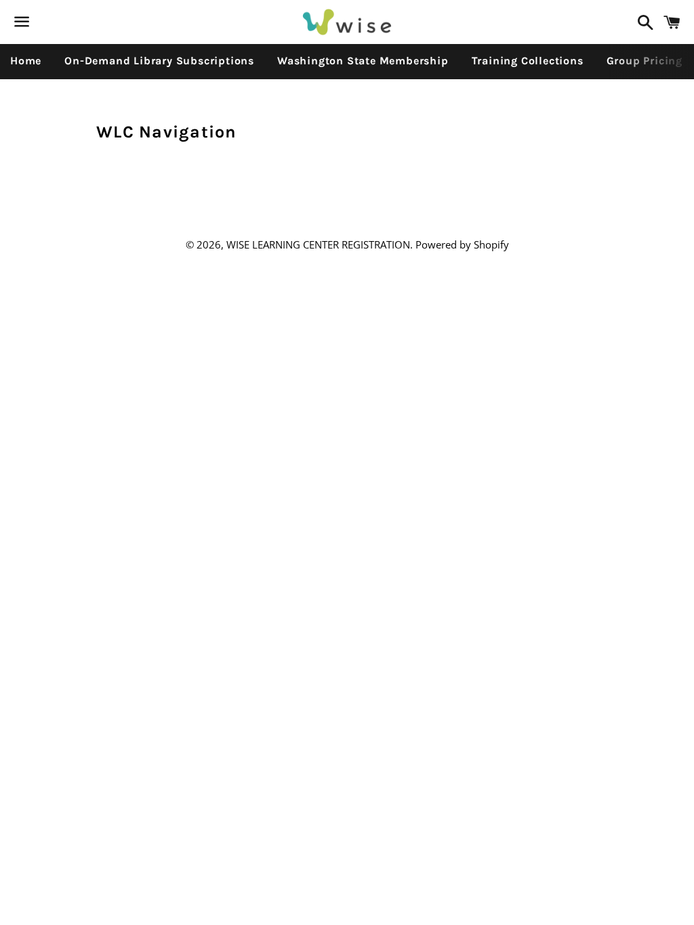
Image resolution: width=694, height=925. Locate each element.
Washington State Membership (363, 60)
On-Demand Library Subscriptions (159, 60)
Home (25, 60)
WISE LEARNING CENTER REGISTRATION (318, 244)
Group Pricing (644, 60)
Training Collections (528, 60)
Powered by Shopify (462, 244)
